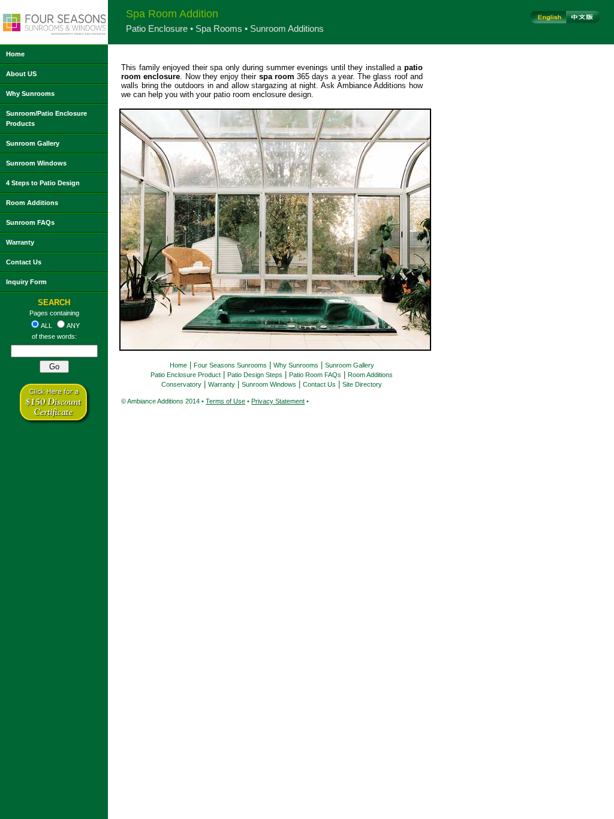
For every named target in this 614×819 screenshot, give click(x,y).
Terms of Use (225, 401)
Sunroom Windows (36, 163)
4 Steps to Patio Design (43, 182)
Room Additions (32, 202)
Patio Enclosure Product (186, 374)
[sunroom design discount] (54, 421)
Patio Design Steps (254, 374)
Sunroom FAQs (30, 222)
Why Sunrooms (30, 93)
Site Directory (362, 384)
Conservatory (181, 384)
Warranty (20, 242)
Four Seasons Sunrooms (230, 365)
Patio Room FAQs (315, 374)
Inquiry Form (26, 281)
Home (15, 54)
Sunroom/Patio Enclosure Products (46, 118)
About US (21, 73)
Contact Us (23, 262)
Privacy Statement (278, 401)
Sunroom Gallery (32, 143)
